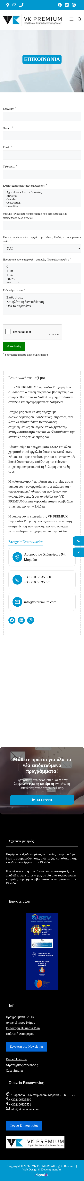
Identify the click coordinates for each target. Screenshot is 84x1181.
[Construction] (42, 203)
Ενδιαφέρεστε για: (14, 290)
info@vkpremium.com (40, 602)
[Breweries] (42, 196)
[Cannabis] (42, 199)
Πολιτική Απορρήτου (20, 1034)
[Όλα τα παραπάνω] (42, 306)
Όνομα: (8, 128)
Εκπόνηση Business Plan (23, 1028)
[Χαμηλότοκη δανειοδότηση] (42, 302)
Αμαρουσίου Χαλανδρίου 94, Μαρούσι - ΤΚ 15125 (42, 1095)
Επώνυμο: (9, 108)
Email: (7, 147)
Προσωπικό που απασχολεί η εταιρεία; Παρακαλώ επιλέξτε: (37, 259)
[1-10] (42, 271)
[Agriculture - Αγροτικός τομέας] (42, 192)
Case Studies (14, 1070)
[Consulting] (42, 206)
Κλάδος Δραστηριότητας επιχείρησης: (25, 185)
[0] (42, 267)
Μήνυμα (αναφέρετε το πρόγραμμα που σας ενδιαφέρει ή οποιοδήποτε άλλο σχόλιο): (35, 215)
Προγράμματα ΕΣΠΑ (20, 1017)
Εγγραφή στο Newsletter (26, 1046)
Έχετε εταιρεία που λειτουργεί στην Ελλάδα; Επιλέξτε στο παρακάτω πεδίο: (42, 239)
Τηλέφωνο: (10, 166)
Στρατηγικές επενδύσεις (22, 1065)
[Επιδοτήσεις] (42, 298)
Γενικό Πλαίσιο (16, 1059)
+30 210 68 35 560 (37, 577)
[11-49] (42, 275)
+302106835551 (20, 1104)
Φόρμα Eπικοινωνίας (24, 1125)
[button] (71, 20)
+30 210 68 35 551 (37, 582)
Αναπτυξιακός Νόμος (20, 1022)
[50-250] (42, 279)
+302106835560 (20, 1099)
